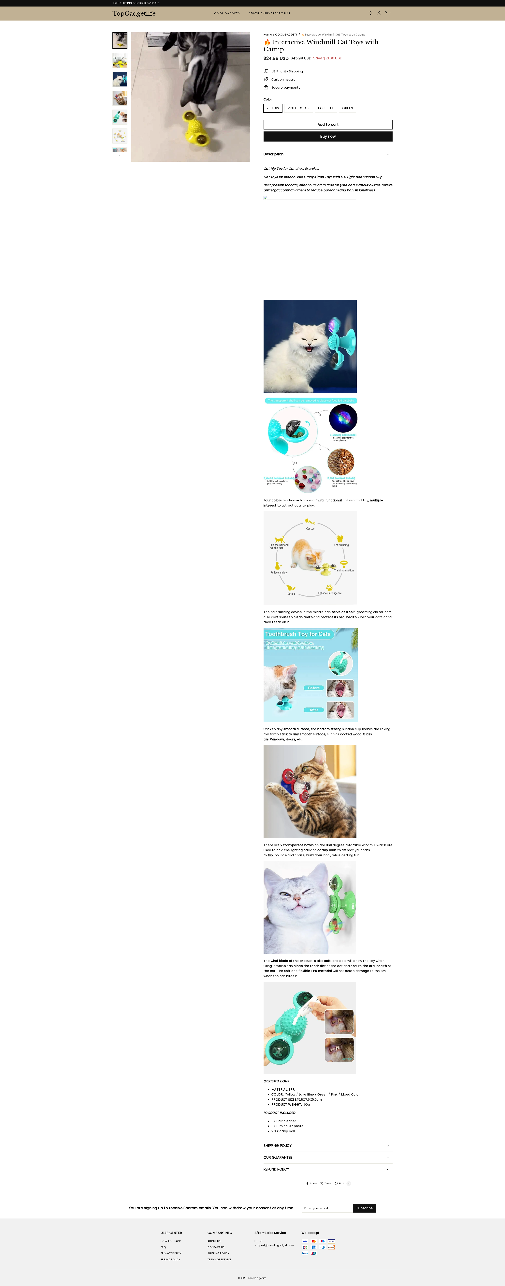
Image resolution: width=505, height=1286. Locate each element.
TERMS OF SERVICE (219, 1259)
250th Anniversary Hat (270, 13)
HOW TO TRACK (171, 1241)
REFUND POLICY (170, 1259)
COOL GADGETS (227, 13)
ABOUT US (214, 1241)
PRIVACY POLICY (171, 1253)
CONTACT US (216, 1247)
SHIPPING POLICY (218, 1253)
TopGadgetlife (132, 13)
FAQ (163, 1247)
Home (268, 35)
